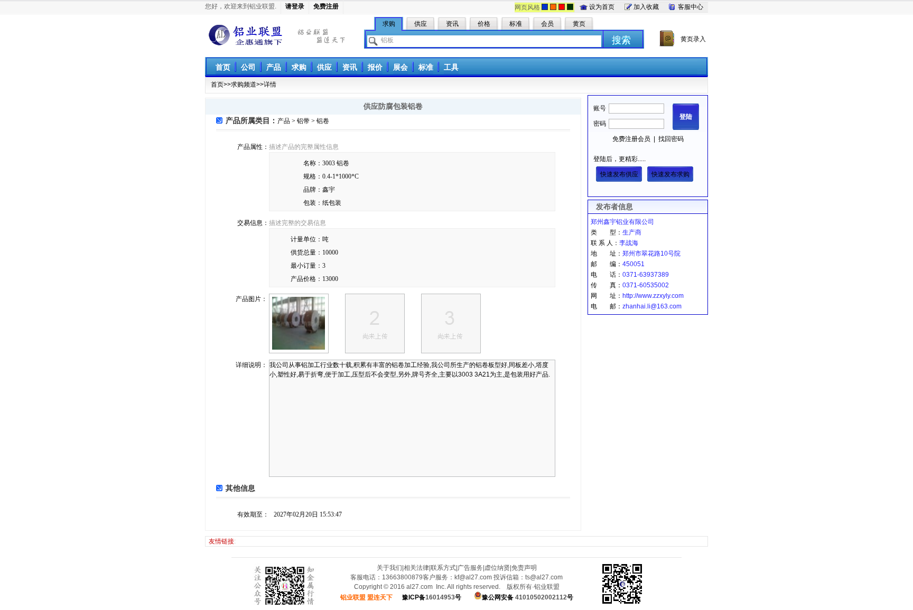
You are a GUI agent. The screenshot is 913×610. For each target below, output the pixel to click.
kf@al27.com (473, 577)
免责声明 (524, 567)
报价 (375, 67)
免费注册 (326, 6)
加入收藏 (646, 7)
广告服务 (470, 567)
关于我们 (389, 567)
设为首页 (601, 7)
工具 (451, 67)
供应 (324, 67)
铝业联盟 (245, 35)
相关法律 (416, 567)
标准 (425, 67)
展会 (400, 67)
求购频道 (243, 84)
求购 (299, 67)
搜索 (621, 40)
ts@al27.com (544, 577)
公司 (248, 67)
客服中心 (690, 7)
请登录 (294, 6)
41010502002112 (527, 597)
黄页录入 (693, 39)
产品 (273, 67)
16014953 (431, 597)
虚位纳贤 (497, 567)
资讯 (349, 67)
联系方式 (443, 567)
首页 (223, 67)
